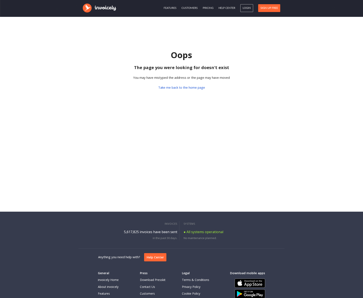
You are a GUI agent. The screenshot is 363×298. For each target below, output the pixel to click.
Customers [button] (190, 8)
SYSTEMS (189, 224)
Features (104, 293)
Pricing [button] (208, 8)
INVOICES (171, 224)
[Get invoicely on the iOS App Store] (250, 283)
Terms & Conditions (195, 280)
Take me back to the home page (181, 87)
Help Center (155, 257)
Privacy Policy (191, 287)
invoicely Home (108, 280)
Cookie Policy (191, 293)
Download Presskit (153, 280)
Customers (147, 293)
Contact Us (147, 287)
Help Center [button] (226, 8)
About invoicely (108, 287)
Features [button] (170, 8)
